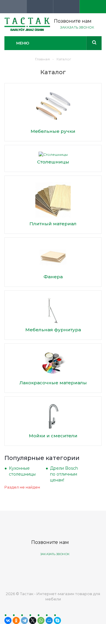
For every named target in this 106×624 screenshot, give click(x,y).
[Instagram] (74, 569)
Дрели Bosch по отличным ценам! (64, 474)
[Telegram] (24, 620)
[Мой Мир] (49, 620)
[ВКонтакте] (7, 620)
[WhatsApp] (40, 620)
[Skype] (57, 620)
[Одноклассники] (16, 620)
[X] (32, 620)
